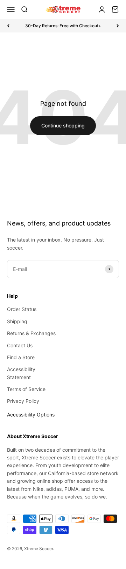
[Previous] (8, 25)
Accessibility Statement (21, 373)
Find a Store (21, 357)
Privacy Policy (23, 401)
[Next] (118, 25)
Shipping (17, 321)
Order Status (21, 309)
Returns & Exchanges (31, 333)
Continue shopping (63, 125)
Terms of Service (26, 389)
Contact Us (20, 345)
